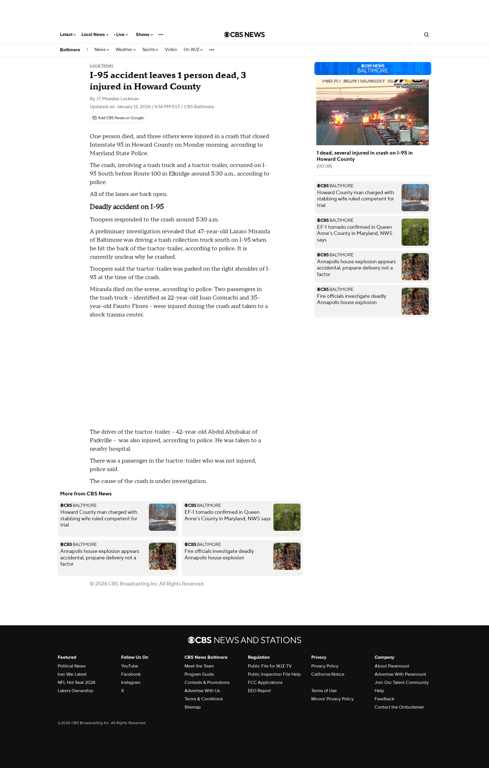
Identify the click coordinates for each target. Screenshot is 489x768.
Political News (71, 666)
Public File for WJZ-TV (270, 666)
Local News (94, 34)
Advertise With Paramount (400, 674)
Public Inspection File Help (274, 674)
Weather (124, 49)
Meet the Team (199, 666)
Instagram (130, 682)
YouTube (129, 666)
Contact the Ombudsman (399, 707)
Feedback (384, 699)
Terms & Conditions (204, 699)
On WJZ (192, 49)
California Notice (327, 674)
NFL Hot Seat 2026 (76, 682)
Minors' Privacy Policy (332, 699)
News (101, 49)
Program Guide (199, 674)
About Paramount (392, 666)
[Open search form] (426, 34)
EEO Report (259, 690)
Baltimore (70, 50)
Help (379, 690)
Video (171, 49)
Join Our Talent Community (402, 682)
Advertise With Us (202, 690)
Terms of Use (324, 690)
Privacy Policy (324, 666)
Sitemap (193, 707)
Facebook (131, 674)
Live (121, 34)
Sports (149, 49)
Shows (143, 34)
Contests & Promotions (207, 682)
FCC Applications (265, 682)
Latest (67, 34)
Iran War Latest (72, 674)
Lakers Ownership (75, 690)
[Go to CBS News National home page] (244, 34)
